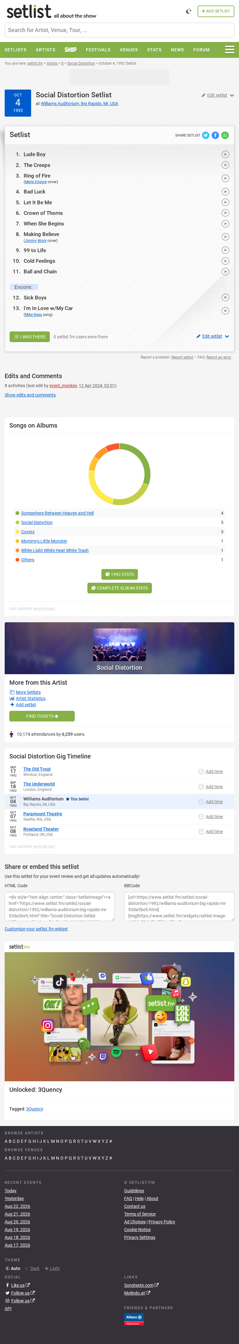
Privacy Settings (139, 1237)
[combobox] (119, 30)
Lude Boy (34, 154)
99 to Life (35, 250)
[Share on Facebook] (216, 134)
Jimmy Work (35, 241)
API (8, 1308)
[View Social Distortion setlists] (119, 641)
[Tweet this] (206, 134)
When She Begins (44, 223)
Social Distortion (62, 95)
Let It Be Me (38, 202)
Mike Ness (33, 315)
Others (27, 559)
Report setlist (182, 357)
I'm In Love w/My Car (48, 308)
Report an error (218, 357)
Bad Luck (34, 191)
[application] (119, 1016)
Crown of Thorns (43, 213)
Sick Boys (35, 297)
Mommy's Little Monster (44, 541)
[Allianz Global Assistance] (134, 1318)
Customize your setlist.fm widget (36, 928)
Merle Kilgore (36, 182)
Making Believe (41, 234)
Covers (28, 531)
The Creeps (37, 165)
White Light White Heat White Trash (55, 550)
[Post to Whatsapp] (225, 134)
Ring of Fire (37, 176)
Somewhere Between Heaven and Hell (57, 513)
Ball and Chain (40, 271)
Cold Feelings (39, 261)
